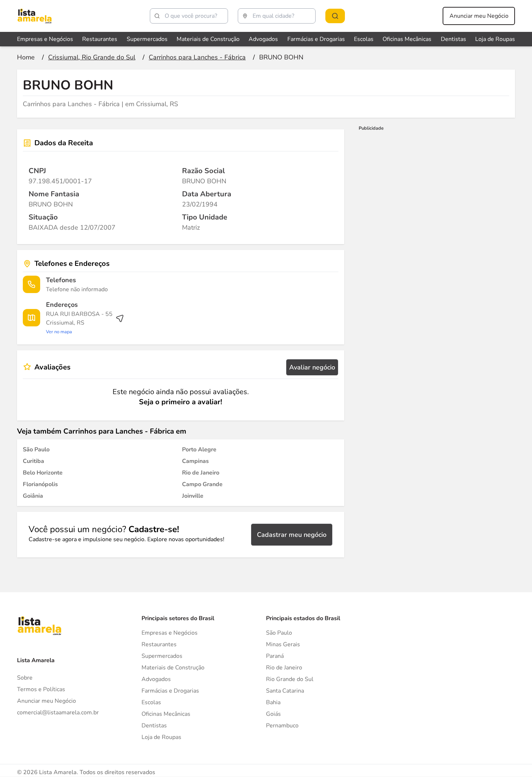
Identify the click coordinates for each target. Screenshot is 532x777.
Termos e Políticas (41, 689)
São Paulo (279, 633)
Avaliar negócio (312, 367)
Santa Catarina (285, 691)
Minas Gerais (283, 644)
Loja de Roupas (495, 39)
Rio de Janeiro (284, 668)
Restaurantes (99, 39)
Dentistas (453, 39)
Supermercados (147, 39)
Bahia (273, 702)
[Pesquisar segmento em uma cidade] (335, 16)
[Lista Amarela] (34, 16)
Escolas (363, 39)
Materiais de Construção (208, 39)
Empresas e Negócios (45, 39)
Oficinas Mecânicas (407, 39)
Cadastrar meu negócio (291, 534)
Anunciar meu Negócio (478, 16)
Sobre (25, 678)
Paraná (275, 656)
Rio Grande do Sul (289, 679)
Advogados (263, 39)
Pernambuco (282, 726)
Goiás (273, 714)
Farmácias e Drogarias (316, 39)
